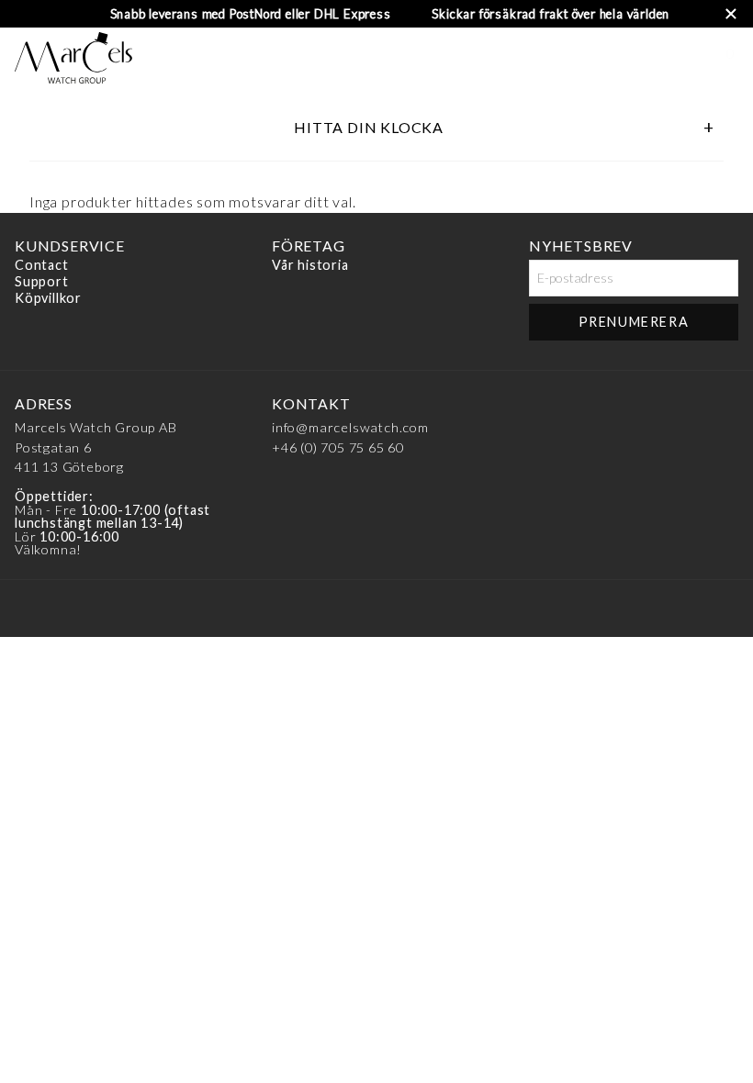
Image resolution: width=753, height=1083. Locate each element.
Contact (42, 266)
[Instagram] (581, 409)
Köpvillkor (48, 298)
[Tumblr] (686, 409)
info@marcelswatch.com (350, 427)
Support (42, 281)
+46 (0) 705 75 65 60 (338, 447)
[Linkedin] (616, 409)
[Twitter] (721, 409)
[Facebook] (546, 409)
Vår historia (310, 266)
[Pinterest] (651, 409)
